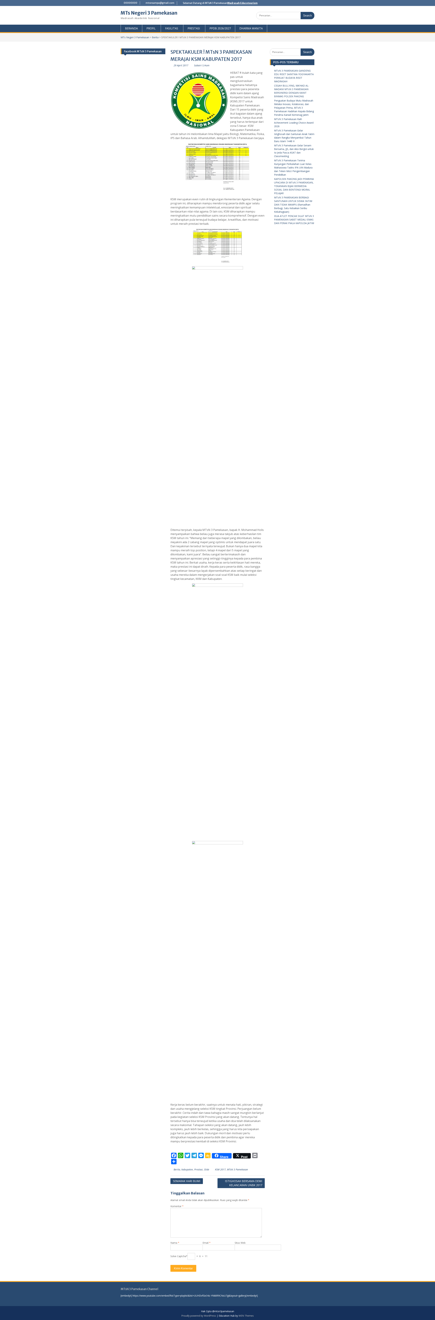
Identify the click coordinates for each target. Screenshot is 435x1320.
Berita (155, 37)
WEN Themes (246, 1315)
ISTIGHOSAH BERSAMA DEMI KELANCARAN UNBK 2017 (243, 1183)
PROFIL (151, 28)
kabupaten (187, 1169)
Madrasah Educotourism (242, 3)
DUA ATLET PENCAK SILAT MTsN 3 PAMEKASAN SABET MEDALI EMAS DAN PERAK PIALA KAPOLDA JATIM (294, 219)
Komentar (177, 1206)
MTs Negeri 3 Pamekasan (149, 13)
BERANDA (131, 28)
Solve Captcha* (178, 1256)
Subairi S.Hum (201, 65)
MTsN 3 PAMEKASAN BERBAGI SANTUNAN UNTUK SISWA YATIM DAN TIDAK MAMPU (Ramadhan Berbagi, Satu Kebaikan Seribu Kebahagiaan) (293, 204)
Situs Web (240, 1242)
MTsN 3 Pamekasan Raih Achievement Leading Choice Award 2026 (294, 122)
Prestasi (198, 1169)
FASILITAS (171, 28)
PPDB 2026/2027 (220, 28)
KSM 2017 (220, 1169)
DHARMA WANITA (251, 28)
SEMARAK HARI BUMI (186, 1181)
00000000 (130, 2)
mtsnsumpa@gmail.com (160, 2)
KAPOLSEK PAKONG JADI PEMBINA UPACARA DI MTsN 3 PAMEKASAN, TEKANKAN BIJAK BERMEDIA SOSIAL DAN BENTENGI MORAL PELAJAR (294, 186)
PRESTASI (194, 28)
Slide (206, 1169)
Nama (174, 1242)
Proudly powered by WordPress (198, 1315)
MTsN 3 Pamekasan (237, 1169)
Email (207, 1242)
